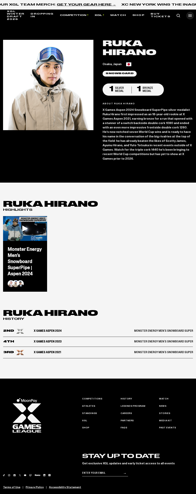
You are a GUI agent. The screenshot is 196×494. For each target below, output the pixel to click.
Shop (138, 15)
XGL (98, 15)
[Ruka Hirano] (15, 283)
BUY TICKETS (160, 15)
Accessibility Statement (65, 487)
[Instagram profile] (9, 475)
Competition (73, 15)
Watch (118, 15)
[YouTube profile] (25, 475)
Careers (126, 413)
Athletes (88, 406)
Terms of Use (11, 487)
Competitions (92, 399)
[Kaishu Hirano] (20, 283)
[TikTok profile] (4, 475)
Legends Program (133, 406)
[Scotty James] (11, 283)
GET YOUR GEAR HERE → (86, 4)
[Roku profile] (37, 475)
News (162, 406)
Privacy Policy (35, 487)
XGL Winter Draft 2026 (15, 15)
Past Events (167, 428)
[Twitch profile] (30, 475)
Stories (164, 413)
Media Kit (165, 421)
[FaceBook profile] (14, 475)
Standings (89, 413)
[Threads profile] (49, 475)
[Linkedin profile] (44, 475)
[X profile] (20, 475)
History (126, 399)
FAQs (124, 428)
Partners (127, 421)
